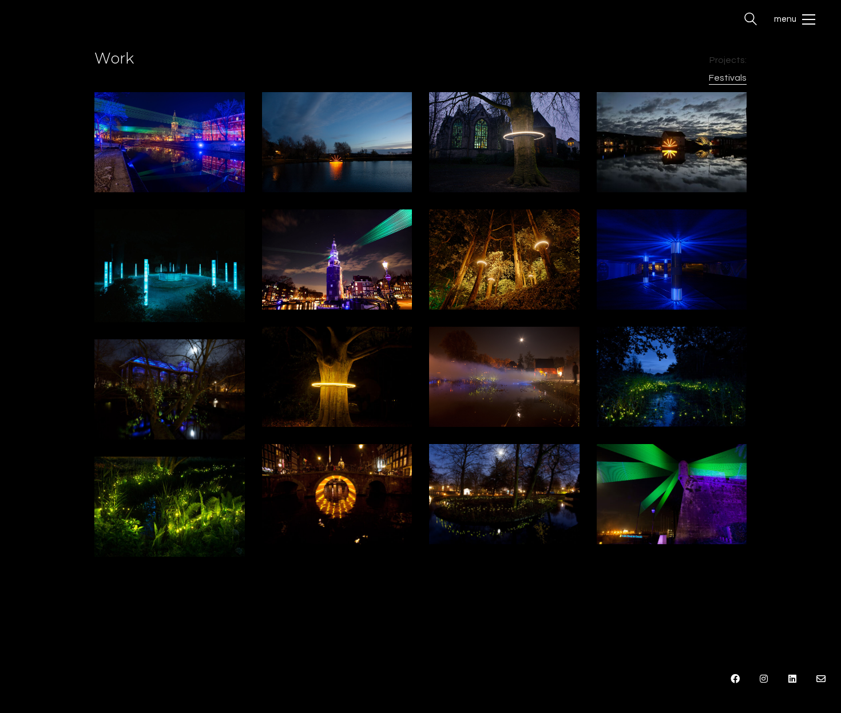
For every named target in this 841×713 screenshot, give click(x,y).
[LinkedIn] (792, 678)
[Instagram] (763, 678)
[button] (794, 19)
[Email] (821, 678)
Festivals (728, 77)
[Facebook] (735, 678)
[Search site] (750, 21)
